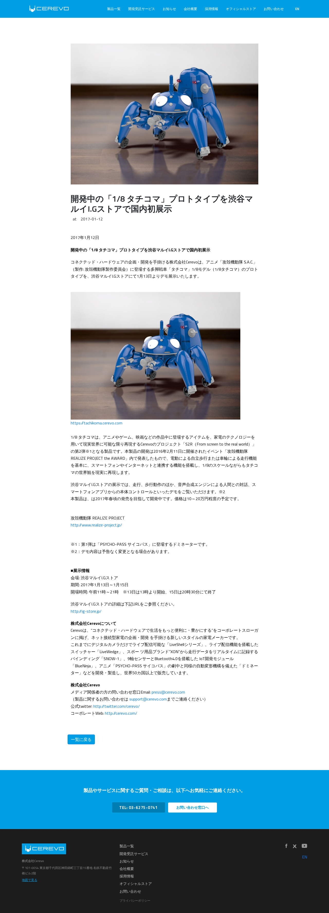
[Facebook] (286, 846)
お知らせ (169, 8)
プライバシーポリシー (135, 900)
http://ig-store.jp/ (86, 611)
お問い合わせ (274, 8)
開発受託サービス (141, 8)
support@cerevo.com (148, 699)
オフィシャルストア (241, 8)
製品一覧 (114, 8)
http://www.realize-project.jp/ (96, 525)
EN (297, 8)
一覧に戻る (81, 739)
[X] (295, 846)
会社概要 (190, 8)
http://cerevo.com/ (121, 713)
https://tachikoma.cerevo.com (96, 423)
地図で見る (29, 880)
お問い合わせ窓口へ (192, 807)
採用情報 (211, 8)
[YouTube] (304, 846)
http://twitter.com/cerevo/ (116, 706)
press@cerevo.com (168, 692)
